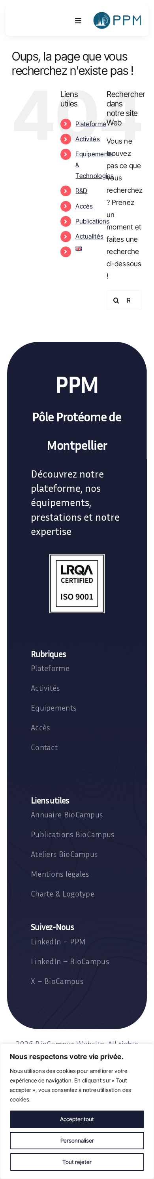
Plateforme (90, 124)
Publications (92, 221)
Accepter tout (77, 1119)
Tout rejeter (77, 1161)
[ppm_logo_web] (118, 14)
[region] (77, 1111)
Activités (87, 139)
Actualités (89, 236)
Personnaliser (77, 1140)
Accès (84, 206)
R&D (81, 191)
